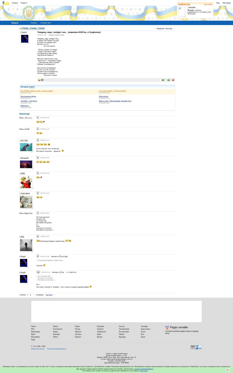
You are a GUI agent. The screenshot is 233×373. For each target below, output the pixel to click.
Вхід (218, 3)
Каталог (122, 326)
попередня (160, 28)
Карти (99, 334)
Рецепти (78, 337)
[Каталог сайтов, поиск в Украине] (196, 346)
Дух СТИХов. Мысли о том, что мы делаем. (37, 91)
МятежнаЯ (24, 158)
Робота (55, 326)
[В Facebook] (42, 80)
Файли (55, 337)
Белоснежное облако (28, 96)
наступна (168, 28)
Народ (55, 332)
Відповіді (122, 337)
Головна (15, 3)
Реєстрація (227, 3)
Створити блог (46, 23)
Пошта (33, 326)
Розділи (23, 3)
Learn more (144, 371)
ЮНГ (22, 237)
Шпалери (56, 334)
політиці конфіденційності (144, 369)
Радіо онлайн (179, 327)
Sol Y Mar (24, 140)
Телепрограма (124, 329)
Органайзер (35, 337)
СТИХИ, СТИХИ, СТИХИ (33, 28)
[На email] (39, 80)
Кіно (142, 334)
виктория (192, 7)
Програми (100, 326)
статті (32, 87)
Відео (33, 334)
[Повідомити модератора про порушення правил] (173, 80)
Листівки (78, 334)
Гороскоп (100, 329)
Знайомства (184, 4)
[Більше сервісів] (44, 80)
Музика (99, 337)
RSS (32, 329)
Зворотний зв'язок (37, 349)
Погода (77, 329)
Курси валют (145, 329)
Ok (227, 370)
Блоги (143, 332)
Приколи (78, 332)
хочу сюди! (208, 4)
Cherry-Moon (25, 193)
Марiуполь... (25, 106)
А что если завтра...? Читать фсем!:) (112, 91)
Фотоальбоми (124, 332)
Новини (121, 334)
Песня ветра (103, 96)
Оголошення (57, 329)
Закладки (144, 326)
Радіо (33, 339)
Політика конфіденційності (57, 349)
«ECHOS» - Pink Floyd (29, 101)
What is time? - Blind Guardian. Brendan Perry (115, 101)
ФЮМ (23, 173)
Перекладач (35, 332)
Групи (143, 337)
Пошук (77, 326)
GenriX (24, 32)
